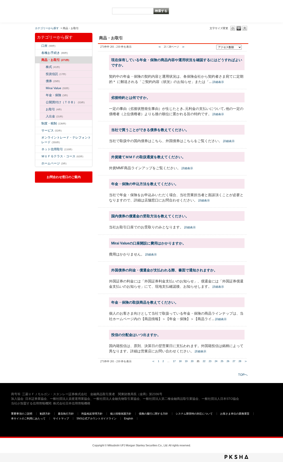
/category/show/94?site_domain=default (38, 130)
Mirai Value (57, 88)
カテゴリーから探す (47, 28)
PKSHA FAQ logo (236, 457)
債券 (53, 81)
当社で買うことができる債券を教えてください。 (150, 130)
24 (216, 361)
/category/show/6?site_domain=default (38, 123)
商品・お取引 (55, 60)
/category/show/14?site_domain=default (38, 137)
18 (180, 361)
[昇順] (244, 46)
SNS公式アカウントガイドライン (96, 418)
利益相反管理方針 (92, 413)
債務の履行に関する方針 (153, 413)
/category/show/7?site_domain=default (38, 45)
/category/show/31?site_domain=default (43, 116)
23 (210, 361)
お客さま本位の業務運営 (234, 413)
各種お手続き (54, 52)
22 (204, 361)
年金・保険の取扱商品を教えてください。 (144, 302)
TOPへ (243, 374)
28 (240, 361)
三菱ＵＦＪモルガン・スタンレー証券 (225, 11)
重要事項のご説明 (21, 413)
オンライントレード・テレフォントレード (66, 140)
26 (228, 361)
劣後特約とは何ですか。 (130, 98)
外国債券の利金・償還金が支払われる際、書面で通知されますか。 (164, 270)
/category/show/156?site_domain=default (43, 88)
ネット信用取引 (56, 149)
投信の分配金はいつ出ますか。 (136, 335)
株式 (53, 67)
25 (222, 361)
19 (186, 361)
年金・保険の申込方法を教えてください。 (144, 184)
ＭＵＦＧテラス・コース (62, 156)
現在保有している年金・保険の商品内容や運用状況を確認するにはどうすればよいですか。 (176, 62)
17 (174, 361)
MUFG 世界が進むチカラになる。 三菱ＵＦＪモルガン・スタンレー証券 (43, 8)
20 (192, 361)
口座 (48, 45)
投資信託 (56, 74)
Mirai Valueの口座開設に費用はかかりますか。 (148, 243)
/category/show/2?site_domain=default (38, 60)
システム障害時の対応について (194, 413)
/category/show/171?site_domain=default (38, 163)
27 (234, 361)
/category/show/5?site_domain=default (38, 53)
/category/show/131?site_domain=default (38, 156)
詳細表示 (218, 82)
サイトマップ (61, 418)
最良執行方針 (66, 413)
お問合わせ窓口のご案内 (64, 177)
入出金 (54, 116)
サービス (51, 130)
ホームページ (54, 163)
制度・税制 (53, 123)
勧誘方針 (45, 413)
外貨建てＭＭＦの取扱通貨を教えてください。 (148, 157)
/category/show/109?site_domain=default (38, 149)
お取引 (54, 109)
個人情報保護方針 (120, 413)
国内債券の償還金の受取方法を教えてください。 (150, 216)
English (128, 418)
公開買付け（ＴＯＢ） (65, 102)
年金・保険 (57, 95)
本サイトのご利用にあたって (28, 418)
